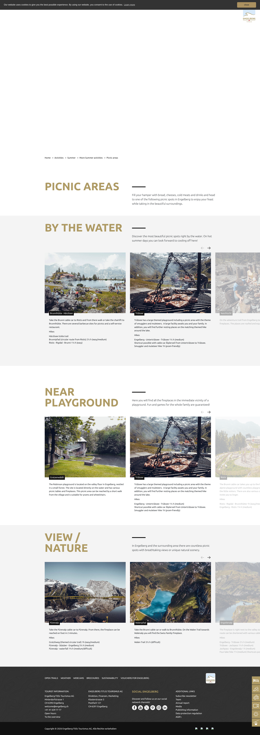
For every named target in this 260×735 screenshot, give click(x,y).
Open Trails (51, 678)
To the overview (52, 717)
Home (48, 158)
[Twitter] (146, 707)
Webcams (78, 678)
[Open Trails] (256, 722)
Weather (66, 678)
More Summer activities (91, 158)
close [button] (246, 5)
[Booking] (256, 680)
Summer (71, 158)
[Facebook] (134, 707)
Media (179, 706)
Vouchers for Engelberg (135, 678)
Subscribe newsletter (186, 696)
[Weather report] (256, 714)
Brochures (93, 678)
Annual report (182, 703)
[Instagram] (158, 707)
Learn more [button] (129, 5)
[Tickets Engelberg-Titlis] (256, 697)
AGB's (178, 717)
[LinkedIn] (164, 707)
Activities (59, 158)
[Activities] (256, 689)
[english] (14, 15)
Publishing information (187, 710)
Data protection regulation (189, 713)
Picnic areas (112, 158)
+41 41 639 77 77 (53, 710)
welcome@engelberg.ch (56, 706)
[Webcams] (256, 706)
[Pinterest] (152, 707)
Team (178, 699)
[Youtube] (140, 707)
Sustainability (110, 678)
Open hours (50, 713)
